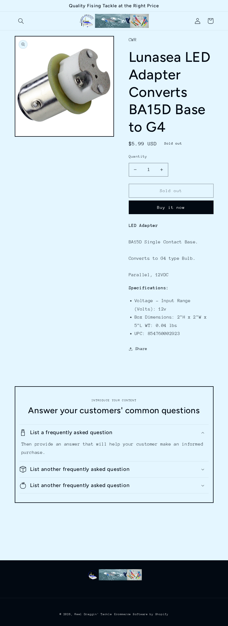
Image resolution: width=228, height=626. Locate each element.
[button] (21, 20)
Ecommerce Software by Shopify (141, 614)
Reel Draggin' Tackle (93, 614)
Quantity (138, 156)
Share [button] (141, 348)
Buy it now (171, 207)
